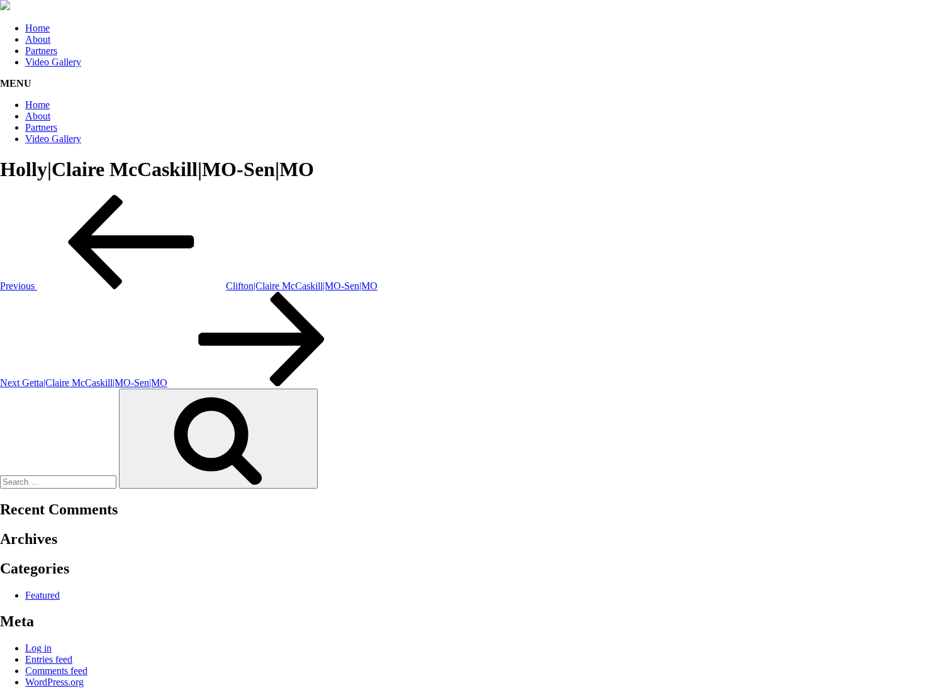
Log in (38, 648)
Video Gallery (53, 62)
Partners (41, 50)
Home (37, 28)
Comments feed (56, 670)
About (37, 39)
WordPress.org (54, 682)
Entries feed (48, 659)
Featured (42, 595)
